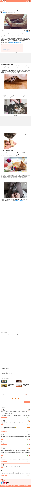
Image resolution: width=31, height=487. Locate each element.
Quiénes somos (10, 485)
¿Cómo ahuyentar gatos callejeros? (6, 372)
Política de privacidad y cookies (19, 485)
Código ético (12, 486)
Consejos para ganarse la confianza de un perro (26, 380)
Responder (6, 417)
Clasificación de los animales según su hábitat (7, 374)
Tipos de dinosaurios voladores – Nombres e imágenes (8, 376)
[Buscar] (29, 1)
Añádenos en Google (12, 30)
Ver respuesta (2, 417)
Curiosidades (5, 7)
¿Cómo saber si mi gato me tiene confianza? (15, 42)
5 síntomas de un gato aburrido (11, 385)
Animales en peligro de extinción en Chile (7, 373)
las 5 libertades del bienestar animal (22, 34)
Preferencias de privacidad (25, 485)
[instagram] (3, 483)
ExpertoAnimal (1, 7)
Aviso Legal (14, 485)
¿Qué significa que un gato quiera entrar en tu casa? (8, 367)
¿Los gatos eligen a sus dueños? (11, 380)
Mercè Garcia (4, 12)
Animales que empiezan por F (5, 369)
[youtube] (5, 483)
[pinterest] (6, 483)
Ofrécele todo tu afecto (6, 50)
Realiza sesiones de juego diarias (7, 49)
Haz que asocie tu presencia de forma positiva (9, 47)
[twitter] (2, 483)
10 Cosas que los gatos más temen (26, 385)
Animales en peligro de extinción (12, 334)
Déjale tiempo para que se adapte (7, 46)
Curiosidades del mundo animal (10, 7)
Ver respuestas (2, 475)
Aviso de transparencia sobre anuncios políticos (6, 486)
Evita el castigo (5, 48)
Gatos (27, 31)
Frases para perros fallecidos (5, 368)
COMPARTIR (27, 1)
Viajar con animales (19, 334)
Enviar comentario (27, 402)
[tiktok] (8, 483)
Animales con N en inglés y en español (6, 370)
